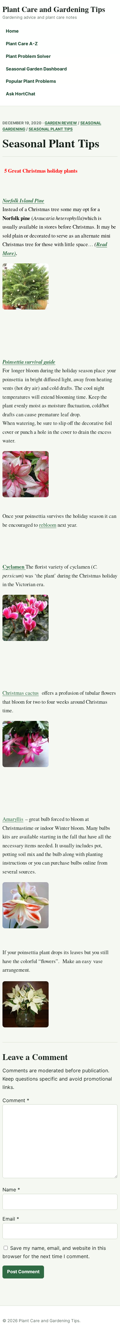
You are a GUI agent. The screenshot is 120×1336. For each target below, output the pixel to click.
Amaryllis (12, 818)
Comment (15, 1100)
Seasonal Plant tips (51, 129)
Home (12, 31)
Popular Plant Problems (31, 81)
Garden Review (61, 123)
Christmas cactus (20, 692)
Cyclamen (14, 566)
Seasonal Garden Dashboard (36, 68)
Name (11, 1189)
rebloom (47, 524)
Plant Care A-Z (22, 43)
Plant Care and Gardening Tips (53, 9)
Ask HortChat (20, 93)
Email (10, 1219)
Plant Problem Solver (28, 56)
